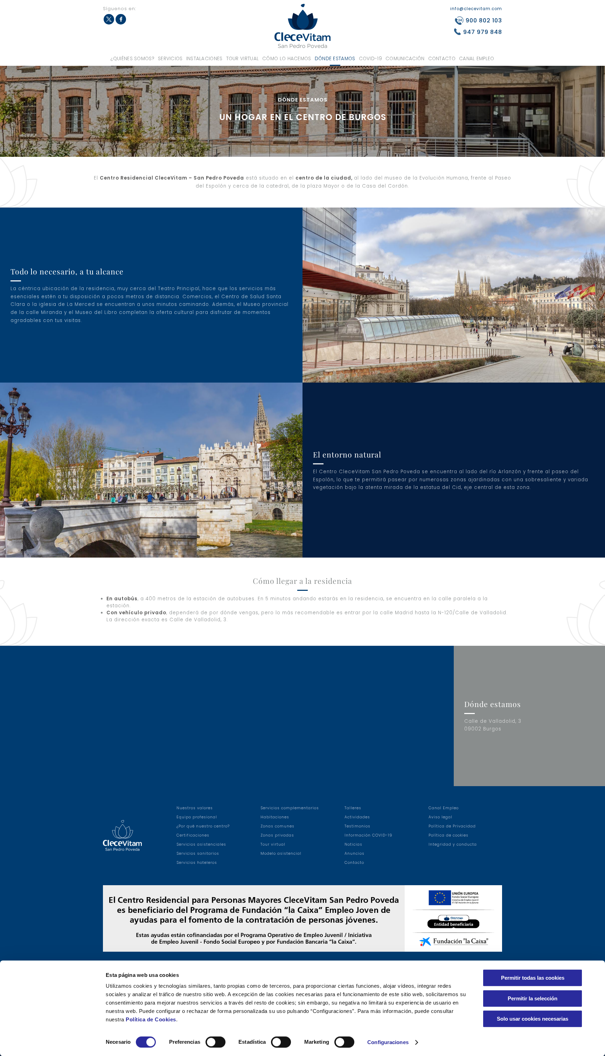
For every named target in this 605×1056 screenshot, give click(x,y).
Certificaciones (192, 835)
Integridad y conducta (453, 844)
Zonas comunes (277, 826)
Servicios (170, 58)
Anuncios (354, 853)
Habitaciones (274, 817)
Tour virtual (242, 58)
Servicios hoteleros (196, 862)
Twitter (109, 19)
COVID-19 (370, 58)
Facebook (121, 19)
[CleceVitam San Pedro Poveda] (302, 25)
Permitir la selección (532, 998)
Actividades (357, 817)
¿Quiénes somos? (132, 58)
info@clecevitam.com (476, 9)
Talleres (353, 808)
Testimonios (357, 826)
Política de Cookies (151, 1019)
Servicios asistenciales (201, 844)
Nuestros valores (194, 808)
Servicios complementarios (289, 808)
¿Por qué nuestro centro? (203, 826)
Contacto (442, 58)
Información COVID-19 (368, 835)
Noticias (353, 844)
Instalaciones (204, 58)
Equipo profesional (196, 817)
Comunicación (405, 58)
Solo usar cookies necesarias (532, 1019)
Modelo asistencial (280, 853)
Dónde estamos (335, 58)
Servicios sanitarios (197, 853)
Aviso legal (440, 817)
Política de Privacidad (452, 826)
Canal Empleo (476, 58)
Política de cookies (448, 835)
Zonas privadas (277, 835)
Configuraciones (388, 1042)
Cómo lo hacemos (286, 58)
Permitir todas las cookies (532, 978)
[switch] (215, 1042)
